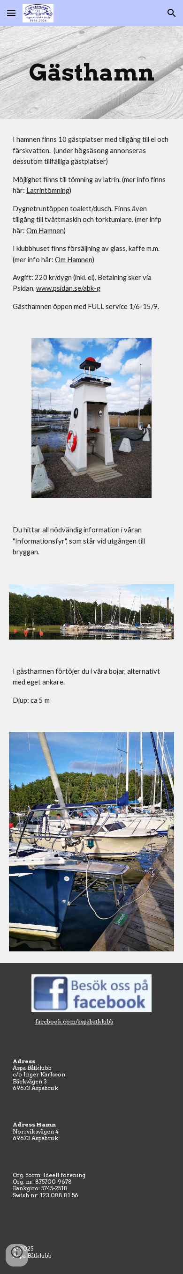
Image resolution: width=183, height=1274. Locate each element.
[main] (91, 73)
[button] (11, 13)
